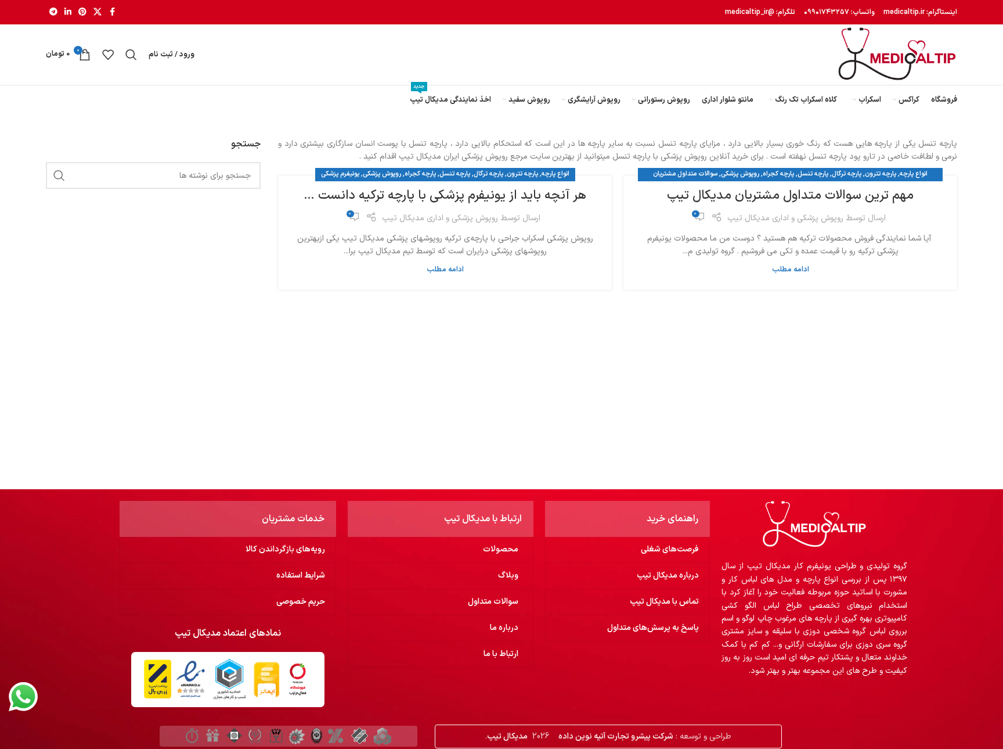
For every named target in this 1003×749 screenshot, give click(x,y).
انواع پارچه (914, 174)
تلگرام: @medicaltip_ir (760, 12)
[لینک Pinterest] (82, 12)
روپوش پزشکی (740, 174)
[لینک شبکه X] (97, 12)
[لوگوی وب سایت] (897, 54)
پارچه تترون (880, 174)
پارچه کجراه (778, 174)
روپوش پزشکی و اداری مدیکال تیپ (785, 218)
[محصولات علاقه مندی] (108, 54)
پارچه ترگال (846, 174)
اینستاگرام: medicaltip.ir (919, 12)
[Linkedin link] (68, 12)
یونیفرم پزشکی (340, 174)
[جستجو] (131, 54)
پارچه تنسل (813, 174)
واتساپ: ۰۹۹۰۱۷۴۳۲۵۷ (838, 12)
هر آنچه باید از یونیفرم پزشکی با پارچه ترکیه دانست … (445, 195)
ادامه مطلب (790, 269)
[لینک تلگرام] (53, 12)
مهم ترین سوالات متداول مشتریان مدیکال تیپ (790, 195)
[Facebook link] (112, 12)
